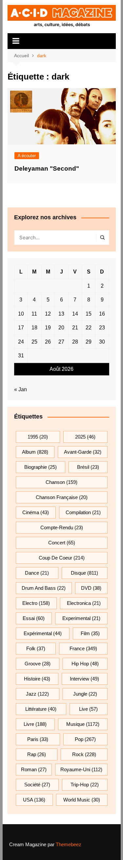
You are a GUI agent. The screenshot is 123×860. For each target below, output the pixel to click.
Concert (61, 542)
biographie (40, 467)
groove (38, 663)
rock (84, 754)
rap (36, 754)
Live (88, 709)
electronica (84, 603)
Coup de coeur (62, 558)
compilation (83, 512)
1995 (38, 437)
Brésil (88, 467)
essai (34, 618)
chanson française (62, 497)
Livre (35, 724)
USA (34, 799)
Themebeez (68, 844)
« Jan (20, 389)
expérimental (43, 633)
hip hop (85, 663)
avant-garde (82, 452)
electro (36, 603)
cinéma (35, 512)
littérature (40, 709)
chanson (61, 482)
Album (35, 452)
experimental (81, 618)
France (83, 648)
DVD (91, 588)
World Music (81, 799)
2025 (85, 437)
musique (82, 724)
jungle (85, 694)
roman (34, 769)
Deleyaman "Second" (46, 168)
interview (84, 678)
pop (85, 739)
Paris (37, 739)
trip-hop (85, 784)
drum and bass (44, 588)
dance (37, 573)
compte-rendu (61, 527)
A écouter (27, 155)
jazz (37, 694)
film (90, 633)
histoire (37, 678)
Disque (84, 573)
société (37, 784)
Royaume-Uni (81, 769)
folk (35, 648)
